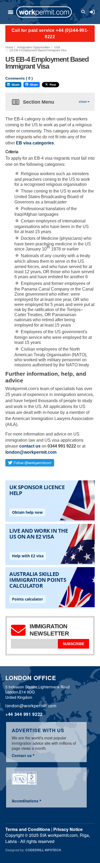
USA (57, 47)
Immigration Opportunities (33, 47)
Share (15, 84)
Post (53, 84)
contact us (30, 446)
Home (9, 47)
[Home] (44, 12)
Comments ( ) (19, 78)
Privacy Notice (68, 829)
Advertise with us (38, 730)
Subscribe (73, 644)
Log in (92, 12)
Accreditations (25, 800)
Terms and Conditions (27, 829)
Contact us (22, 755)
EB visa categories (35, 143)
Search (84, 12)
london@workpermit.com (31, 452)
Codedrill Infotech (43, 850)
